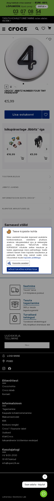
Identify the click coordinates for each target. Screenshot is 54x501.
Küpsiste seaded (20, 263)
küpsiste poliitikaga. (32, 258)
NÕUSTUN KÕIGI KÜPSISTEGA (22, 269)
